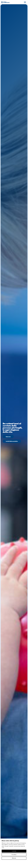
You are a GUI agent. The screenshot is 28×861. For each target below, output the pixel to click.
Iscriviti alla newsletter (12, 441)
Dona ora (8, 436)
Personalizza (14, 854)
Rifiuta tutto (14, 858)
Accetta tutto (14, 851)
